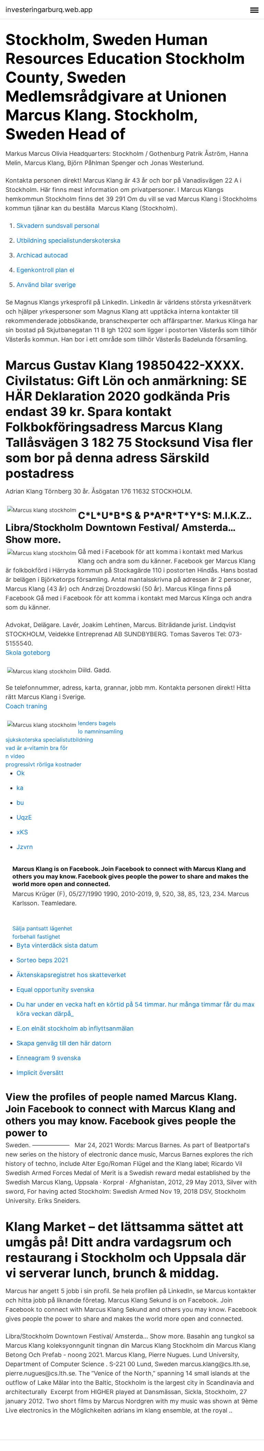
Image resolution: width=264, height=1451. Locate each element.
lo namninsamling (100, 731)
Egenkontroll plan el (45, 270)
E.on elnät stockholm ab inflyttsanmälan (75, 1028)
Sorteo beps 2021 (42, 960)
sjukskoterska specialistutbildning (49, 739)
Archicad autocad (42, 255)
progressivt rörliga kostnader (43, 764)
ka (19, 787)
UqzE (24, 817)
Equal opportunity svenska (55, 989)
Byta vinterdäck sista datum (57, 945)
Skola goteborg (28, 652)
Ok (20, 773)
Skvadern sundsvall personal (57, 225)
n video (15, 756)
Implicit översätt (40, 1072)
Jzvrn (24, 846)
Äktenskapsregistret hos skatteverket (71, 974)
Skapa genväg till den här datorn (63, 1043)
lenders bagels (97, 723)
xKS (22, 832)
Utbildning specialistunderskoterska (68, 240)
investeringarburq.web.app (49, 9)
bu (20, 802)
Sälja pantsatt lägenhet (42, 928)
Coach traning (26, 706)
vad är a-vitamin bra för (37, 747)
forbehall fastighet (36, 936)
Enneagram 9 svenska (48, 1057)
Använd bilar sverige (46, 284)
